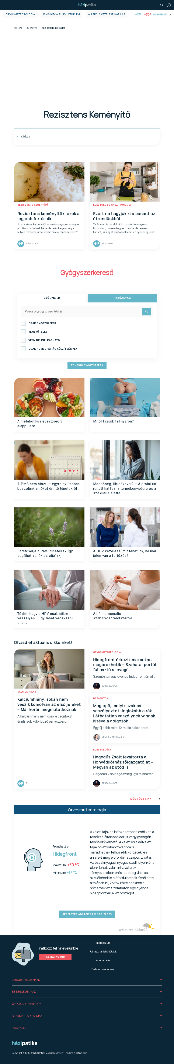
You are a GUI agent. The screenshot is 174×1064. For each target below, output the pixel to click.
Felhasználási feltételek (103, 951)
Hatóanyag (122, 297)
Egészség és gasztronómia (112, 204)
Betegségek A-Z (24, 992)
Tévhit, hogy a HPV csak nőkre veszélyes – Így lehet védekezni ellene (45, 618)
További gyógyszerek (87, 365)
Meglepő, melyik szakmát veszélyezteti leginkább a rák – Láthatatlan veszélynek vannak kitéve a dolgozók (124, 713)
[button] (87, 980)
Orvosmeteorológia (20, 14)
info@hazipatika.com (76, 1052)
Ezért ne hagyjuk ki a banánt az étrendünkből (124, 216)
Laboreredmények (26, 980)
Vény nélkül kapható (44, 340)
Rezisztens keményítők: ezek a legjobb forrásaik (48, 216)
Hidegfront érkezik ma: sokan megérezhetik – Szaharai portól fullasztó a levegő (124, 664)
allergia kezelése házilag (106, 14)
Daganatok (100, 698)
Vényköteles (37, 331)
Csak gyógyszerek (42, 323)
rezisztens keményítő (32, 204)
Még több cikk (140, 799)
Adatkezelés (103, 960)
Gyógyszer (52, 297)
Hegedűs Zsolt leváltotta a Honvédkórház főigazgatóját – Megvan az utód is (123, 762)
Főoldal (18, 28)
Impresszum (103, 943)
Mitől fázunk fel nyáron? (113, 421)
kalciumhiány (26, 691)
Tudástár (32, 28)
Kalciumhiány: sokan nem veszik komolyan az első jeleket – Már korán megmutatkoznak (49, 704)
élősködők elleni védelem (61, 14)
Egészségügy (102, 749)
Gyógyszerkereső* (26, 1004)
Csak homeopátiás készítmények (52, 348)
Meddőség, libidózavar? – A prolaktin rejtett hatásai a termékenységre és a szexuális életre (124, 488)
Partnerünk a (126, 930)
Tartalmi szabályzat (103, 969)
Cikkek (25, 136)
